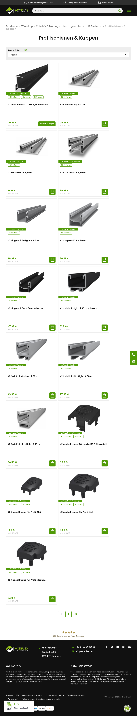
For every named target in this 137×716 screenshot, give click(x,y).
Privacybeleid (51, 695)
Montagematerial (73, 26)
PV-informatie (13, 699)
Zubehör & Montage (48, 26)
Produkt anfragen (47, 124)
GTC (18, 695)
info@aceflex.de (83, 651)
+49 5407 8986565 (85, 646)
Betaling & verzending (76, 695)
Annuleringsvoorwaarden (32, 695)
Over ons (9, 695)
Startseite (12, 26)
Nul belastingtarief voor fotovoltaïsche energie (41, 699)
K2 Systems (94, 26)
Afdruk (61, 695)
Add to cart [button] (105, 124)
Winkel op (27, 26)
